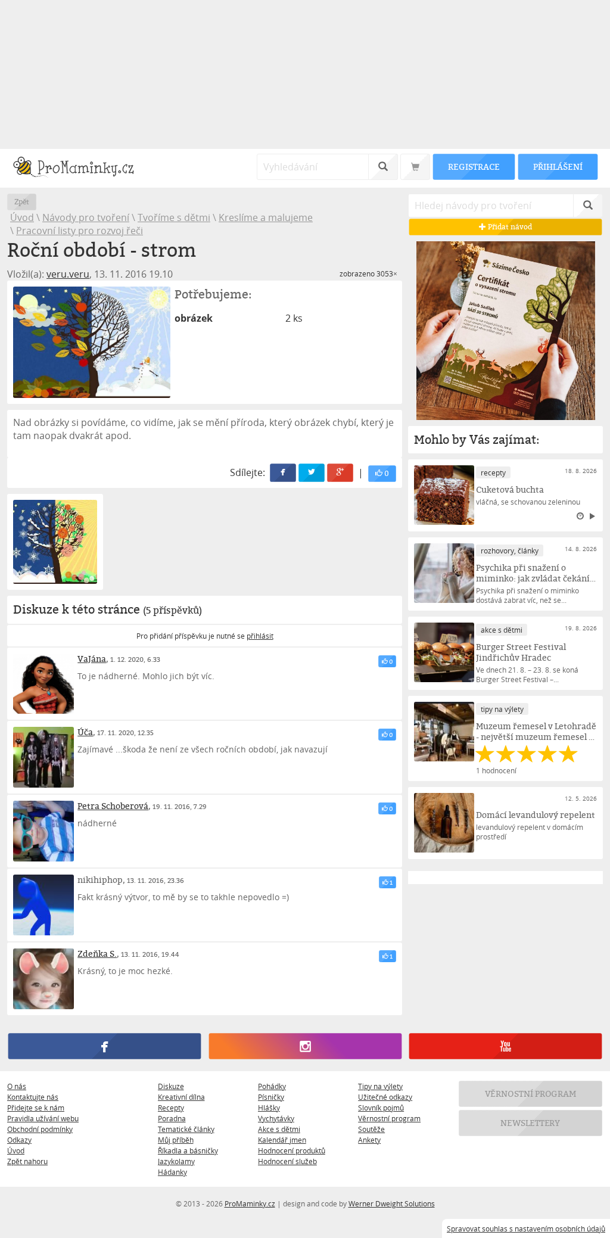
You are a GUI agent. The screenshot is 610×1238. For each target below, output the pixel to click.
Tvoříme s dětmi (174, 217)
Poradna (172, 1118)
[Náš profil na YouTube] (505, 1046)
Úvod (22, 217)
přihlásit (260, 635)
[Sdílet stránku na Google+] (341, 473)
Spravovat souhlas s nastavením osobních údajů (526, 1228)
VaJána (91, 658)
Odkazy (19, 1139)
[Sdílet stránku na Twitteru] (312, 473)
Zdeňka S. (97, 953)
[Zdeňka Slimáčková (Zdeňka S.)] (43, 978)
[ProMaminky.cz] (79, 168)
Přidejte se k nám (35, 1107)
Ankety (369, 1139)
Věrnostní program (389, 1118)
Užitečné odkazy (385, 1097)
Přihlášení (557, 166)
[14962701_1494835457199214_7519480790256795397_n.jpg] (91, 342)
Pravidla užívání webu (43, 1118)
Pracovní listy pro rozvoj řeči (79, 230)
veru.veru (67, 274)
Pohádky (272, 1086)
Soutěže (371, 1129)
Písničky (271, 1097)
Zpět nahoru (27, 1161)
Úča (85, 732)
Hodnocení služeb (287, 1161)
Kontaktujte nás (32, 1097)
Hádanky (172, 1172)
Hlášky (269, 1107)
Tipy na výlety (380, 1086)
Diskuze (171, 1086)
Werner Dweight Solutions (391, 1203)
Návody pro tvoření (85, 217)
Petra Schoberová (112, 805)
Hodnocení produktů (291, 1150)
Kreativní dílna (181, 1097)
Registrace (473, 166)
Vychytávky (276, 1118)
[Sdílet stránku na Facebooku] (283, 473)
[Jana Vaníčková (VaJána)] (43, 684)
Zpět (21, 202)
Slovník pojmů (381, 1107)
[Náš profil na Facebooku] (104, 1046)
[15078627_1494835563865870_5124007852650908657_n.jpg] (55, 542)
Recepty (171, 1107)
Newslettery (531, 1122)
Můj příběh (176, 1139)
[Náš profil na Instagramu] (304, 1046)
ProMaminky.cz (250, 1203)
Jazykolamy (176, 1161)
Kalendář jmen (282, 1139)
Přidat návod (509, 227)
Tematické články (186, 1129)
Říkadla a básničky (188, 1150)
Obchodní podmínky (40, 1129)
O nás (16, 1086)
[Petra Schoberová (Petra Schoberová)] (43, 831)
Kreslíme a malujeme (266, 217)
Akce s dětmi (279, 1129)
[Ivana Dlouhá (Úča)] (43, 757)
